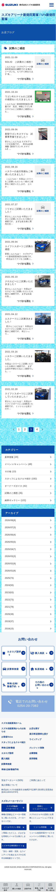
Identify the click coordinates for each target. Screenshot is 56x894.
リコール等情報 (40, 827)
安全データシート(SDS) (12, 780)
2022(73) (9, 600)
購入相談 (5, 758)
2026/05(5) (10, 542)
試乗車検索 (6, 764)
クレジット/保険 (36, 748)
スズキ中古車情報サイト (12, 846)
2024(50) (9, 585)
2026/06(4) (10, 535)
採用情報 (33, 758)
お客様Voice (7, 737)
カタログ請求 (7, 753)
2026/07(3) (10, 527)
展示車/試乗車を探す (38, 734)
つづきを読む (24, 79)
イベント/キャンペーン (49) (18, 464)
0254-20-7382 (27, 705)
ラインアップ (35, 739)
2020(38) (9, 614)
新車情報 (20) (11, 457)
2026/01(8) (10, 571)
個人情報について (9, 785)
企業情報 (33, 753)
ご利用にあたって (37, 780)
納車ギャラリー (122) (15, 500)
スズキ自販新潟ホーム (11, 723)
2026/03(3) (10, 556)
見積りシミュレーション (40, 807)
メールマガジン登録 (12, 827)
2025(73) (9, 578)
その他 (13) (10, 471)
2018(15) (9, 628)
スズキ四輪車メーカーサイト (12, 807)
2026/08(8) (10, 520)
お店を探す (34, 728)
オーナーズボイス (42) (16, 486)
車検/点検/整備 (8, 748)
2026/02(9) (10, 563)
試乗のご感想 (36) (14, 493)
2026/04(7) (10, 549)
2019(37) (9, 621)
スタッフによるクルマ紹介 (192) (21, 478)
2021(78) (9, 607)
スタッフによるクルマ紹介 (13, 742)
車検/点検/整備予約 (10, 769)
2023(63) (9, 592)
